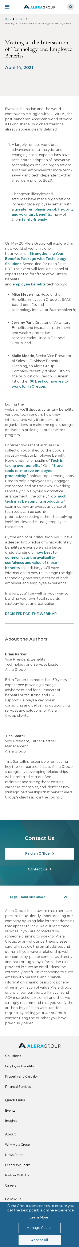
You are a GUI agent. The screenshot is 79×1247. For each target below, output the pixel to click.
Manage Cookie (39, 1228)
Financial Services (18, 1087)
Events (10, 1110)
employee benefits (29, 284)
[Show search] (70, 6)
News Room (14, 1155)
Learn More (39, 1217)
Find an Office (38, 853)
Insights (20, 19)
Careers (10, 1185)
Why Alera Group (17, 1145)
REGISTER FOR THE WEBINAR (31, 614)
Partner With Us (17, 1175)
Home (8, 19)
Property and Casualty (21, 1076)
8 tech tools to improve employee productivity (34, 471)
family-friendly (34, 220)
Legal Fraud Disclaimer (27, 897)
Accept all (39, 1240)
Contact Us (38, 869)
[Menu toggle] (10, 7)
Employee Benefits (19, 1066)
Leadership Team (17, 1165)
